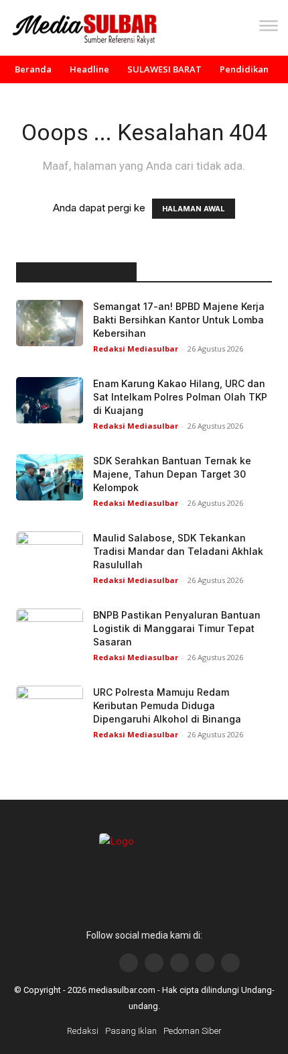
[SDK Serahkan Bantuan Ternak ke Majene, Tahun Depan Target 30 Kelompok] (49, 477)
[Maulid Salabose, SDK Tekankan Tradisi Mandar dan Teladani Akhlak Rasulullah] (49, 554)
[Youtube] (179, 962)
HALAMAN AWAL (193, 208)
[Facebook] (128, 962)
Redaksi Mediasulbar (135, 349)
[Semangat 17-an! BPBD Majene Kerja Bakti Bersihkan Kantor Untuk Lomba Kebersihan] (49, 323)
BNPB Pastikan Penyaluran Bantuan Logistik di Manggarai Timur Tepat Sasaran (177, 628)
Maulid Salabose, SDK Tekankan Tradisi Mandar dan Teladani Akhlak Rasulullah (178, 551)
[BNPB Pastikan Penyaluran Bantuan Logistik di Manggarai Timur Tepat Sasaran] (49, 632)
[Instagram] (154, 962)
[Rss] (230, 962)
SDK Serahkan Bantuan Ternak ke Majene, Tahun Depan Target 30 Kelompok (172, 474)
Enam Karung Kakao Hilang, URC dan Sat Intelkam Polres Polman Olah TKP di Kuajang (180, 397)
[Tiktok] (205, 962)
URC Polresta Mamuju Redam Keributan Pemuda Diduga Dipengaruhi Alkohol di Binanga (167, 705)
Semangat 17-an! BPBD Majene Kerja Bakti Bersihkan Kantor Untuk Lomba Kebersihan (179, 320)
